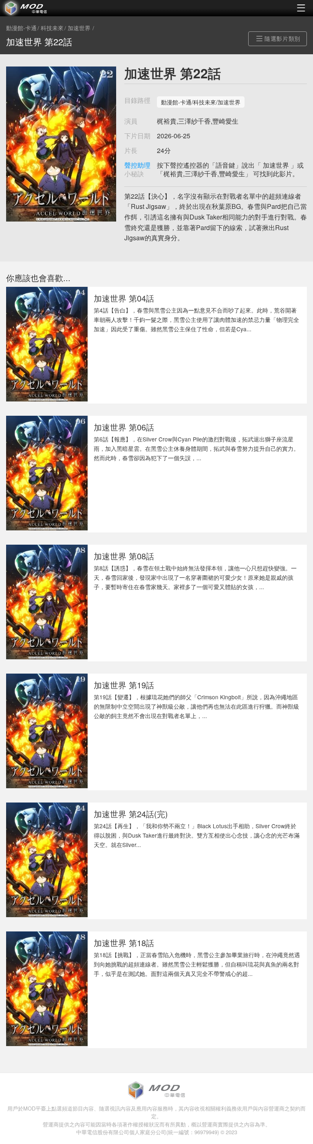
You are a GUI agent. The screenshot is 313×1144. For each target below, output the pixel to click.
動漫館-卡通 (21, 28)
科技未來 (52, 28)
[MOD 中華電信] (78, 8)
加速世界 (79, 28)
